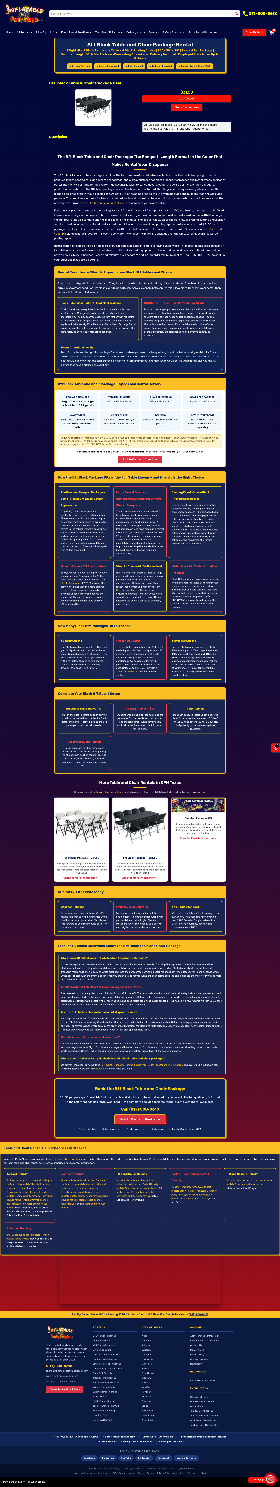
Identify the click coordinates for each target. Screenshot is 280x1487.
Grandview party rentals (74, 1192)
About (132, 1473)
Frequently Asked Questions (204, 1340)
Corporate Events (199, 1397)
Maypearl (146, 1391)
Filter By (41, 32)
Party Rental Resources (202, 32)
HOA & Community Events (203, 1401)
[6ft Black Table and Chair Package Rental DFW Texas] (140, 824)
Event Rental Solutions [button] (75, 32)
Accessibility (179, 1473)
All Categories (88, 1473)
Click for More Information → (81, 877)
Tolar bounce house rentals (194, 1198)
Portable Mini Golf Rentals (106, 1382)
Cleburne (146, 1354)
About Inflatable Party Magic (205, 1335)
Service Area (104, 1473)
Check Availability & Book (65, 1389)
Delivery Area (197, 1350)
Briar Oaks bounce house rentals (23, 1235)
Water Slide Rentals (103, 1340)
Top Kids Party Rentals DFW (204, 1425)
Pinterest (163, 1458)
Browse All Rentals (102, 1420)
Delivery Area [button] (134, 32)
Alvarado (146, 1340)
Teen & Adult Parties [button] (108, 32)
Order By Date (254, 32)
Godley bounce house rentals (85, 1196)
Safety (141, 1473)
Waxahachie (165, 1065)
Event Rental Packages (105, 1410)
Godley (145, 1368)
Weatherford (148, 1415)
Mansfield (130, 1065)
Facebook (89, 1458)
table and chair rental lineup (109, 203)
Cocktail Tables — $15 (140, 708)
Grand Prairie (148, 1373)
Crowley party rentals (17, 1192)
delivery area (101, 1068)
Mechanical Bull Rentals (105, 1359)
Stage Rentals (100, 1396)
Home (9, 32)
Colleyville (141, 1065)
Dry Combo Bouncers (104, 1350)
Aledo (144, 1335)
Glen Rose (147, 1363)
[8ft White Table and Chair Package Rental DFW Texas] (81, 824)
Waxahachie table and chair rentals (135, 1180)
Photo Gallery (197, 1354)
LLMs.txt (203, 1473)
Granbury (146, 1378)
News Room (196, 1363)
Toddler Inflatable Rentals (106, 1405)
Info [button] (53, 32)
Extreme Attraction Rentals (107, 1363)
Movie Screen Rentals (104, 1401)
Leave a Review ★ (186, 1458)
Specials (154, 32)
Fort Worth (209, 229)
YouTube (126, 1458)
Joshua (145, 1382)
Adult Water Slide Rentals (203, 1420)
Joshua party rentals (87, 1188)
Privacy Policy (164, 1473)
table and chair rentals (65, 1159)
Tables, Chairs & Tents (104, 1387)
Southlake (147, 1401)
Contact (123, 1473)
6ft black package (70, 583)
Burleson (118, 1065)
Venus (145, 1405)
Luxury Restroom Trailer (105, 1391)
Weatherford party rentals (185, 1187)
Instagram (108, 1458)
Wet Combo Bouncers (104, 1345)
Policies (151, 1473)
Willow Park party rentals (193, 1191)
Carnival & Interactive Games (108, 1368)
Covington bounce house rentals (133, 1196)
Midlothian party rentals (129, 1184)
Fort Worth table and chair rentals (24, 1180)
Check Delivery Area (187, 107)
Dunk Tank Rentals (102, 1373)
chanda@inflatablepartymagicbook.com (67, 1371)
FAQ (114, 1473)
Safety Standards (174, 32)
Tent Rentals (195, 708)
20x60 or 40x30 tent (127, 671)
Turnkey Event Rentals (201, 1411)
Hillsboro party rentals (238, 1180)
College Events (198, 1406)
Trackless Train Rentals (104, 1378)
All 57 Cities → (149, 1420)
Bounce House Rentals (104, 1335)
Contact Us (196, 1345)
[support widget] (270, 1479)
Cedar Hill (60, 233)
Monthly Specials (199, 1359)
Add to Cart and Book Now (140, 459)
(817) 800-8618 (198, 1314)
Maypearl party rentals (143, 1192)
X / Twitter (144, 1458)
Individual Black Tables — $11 (84, 708)
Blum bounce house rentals (249, 1184)
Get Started (263, 1480)
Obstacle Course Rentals (105, 1354)
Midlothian (147, 1396)
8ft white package (126, 590)
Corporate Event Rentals (84, 741)
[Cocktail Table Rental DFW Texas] (198, 805)
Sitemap (192, 1473)
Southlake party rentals (33, 1188)
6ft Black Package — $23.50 (140, 857)
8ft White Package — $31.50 (81, 857)
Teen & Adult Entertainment (204, 1415)
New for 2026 (100, 1415)
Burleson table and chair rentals (77, 1180)
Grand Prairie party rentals (139, 1188)
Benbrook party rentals (27, 1196)
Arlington (178, 1065)
